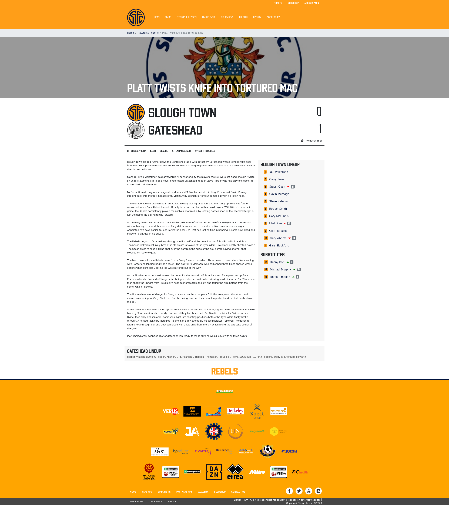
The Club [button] (243, 17)
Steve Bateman (279, 201)
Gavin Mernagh (279, 194)
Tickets (278, 3)
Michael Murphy (280, 269)
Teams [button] (168, 17)
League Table (208, 17)
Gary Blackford (279, 245)
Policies (172, 502)
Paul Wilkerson (278, 172)
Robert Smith (278, 208)
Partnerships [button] (273, 17)
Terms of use (136, 502)
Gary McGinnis (279, 216)
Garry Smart (277, 179)
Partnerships (184, 491)
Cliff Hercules (278, 230)
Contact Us (238, 491)
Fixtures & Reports (187, 17)
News (157, 17)
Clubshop (293, 3)
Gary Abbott (278, 238)
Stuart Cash (277, 186)
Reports (147, 491)
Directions (164, 491)
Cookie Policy (155, 502)
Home (130, 33)
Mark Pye (275, 223)
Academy (203, 491)
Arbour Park (311, 3)
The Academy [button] (227, 17)
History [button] (257, 17)
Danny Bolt (277, 262)
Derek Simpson (280, 277)
